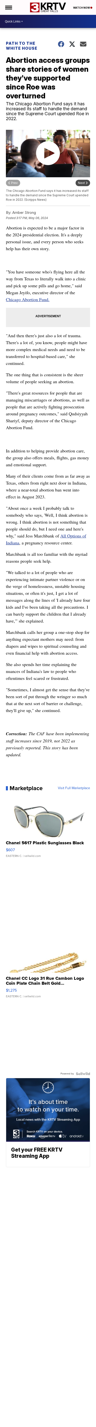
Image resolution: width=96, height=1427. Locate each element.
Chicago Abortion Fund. (27, 299)
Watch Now (81, 7)
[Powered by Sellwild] (83, 1073)
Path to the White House (21, 46)
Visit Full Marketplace (74, 788)
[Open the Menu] (8, 7)
